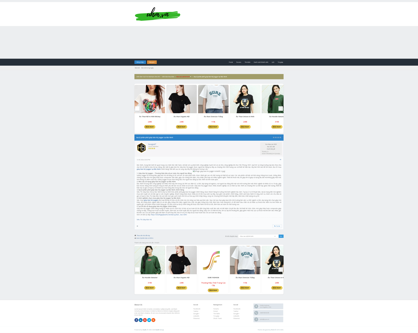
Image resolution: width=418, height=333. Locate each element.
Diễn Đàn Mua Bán (168, 77)
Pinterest (236, 318)
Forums (238, 62)
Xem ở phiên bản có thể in (145, 238)
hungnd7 (152, 144)
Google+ (236, 314)
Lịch (273, 62)
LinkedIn (236, 316)
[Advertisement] (209, 42)
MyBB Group (160, 330)
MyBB (144, 330)
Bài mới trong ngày (147, 68)
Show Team (217, 318)
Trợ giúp (280, 62)
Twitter (235, 311)
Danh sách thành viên (261, 62)
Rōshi (273, 330)
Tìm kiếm (247, 62)
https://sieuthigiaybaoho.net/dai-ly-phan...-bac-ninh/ (169, 215)
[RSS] (153, 320)
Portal (231, 62)
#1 (280, 159)
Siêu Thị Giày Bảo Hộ (144, 219)
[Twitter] (149, 320)
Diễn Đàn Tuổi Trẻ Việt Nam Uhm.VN (148, 77)
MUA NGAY (150, 127)
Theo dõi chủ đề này (143, 235)
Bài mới (137, 68)
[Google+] (145, 320)
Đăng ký (151, 62)
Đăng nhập (140, 62)
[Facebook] (136, 320)
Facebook (236, 309)
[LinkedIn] (141, 320)
